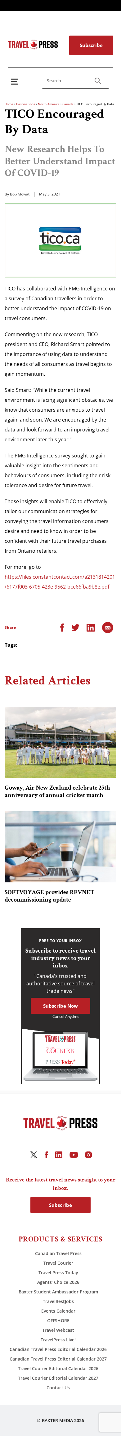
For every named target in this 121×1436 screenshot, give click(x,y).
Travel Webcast (58, 1330)
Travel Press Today (58, 1272)
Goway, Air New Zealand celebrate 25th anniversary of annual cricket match (57, 791)
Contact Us (58, 1388)
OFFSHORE (58, 1320)
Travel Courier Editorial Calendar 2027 (58, 1378)
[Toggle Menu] (16, 81)
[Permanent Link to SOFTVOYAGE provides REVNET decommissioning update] (60, 846)
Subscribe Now (60, 1006)
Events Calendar (58, 1311)
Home (9, 104)
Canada (68, 104)
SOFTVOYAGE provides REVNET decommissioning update (49, 896)
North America (49, 104)
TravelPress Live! (58, 1340)
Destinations (25, 104)
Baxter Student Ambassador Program (58, 1292)
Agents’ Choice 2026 (58, 1282)
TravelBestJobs (58, 1301)
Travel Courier (58, 1263)
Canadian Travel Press (58, 1253)
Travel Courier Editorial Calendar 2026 (58, 1368)
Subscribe (91, 45)
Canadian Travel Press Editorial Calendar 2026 (58, 1349)
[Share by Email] (107, 627)
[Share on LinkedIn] (91, 627)
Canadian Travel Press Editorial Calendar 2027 (58, 1359)
